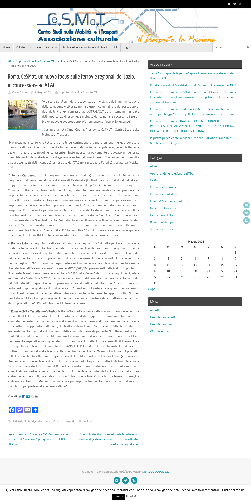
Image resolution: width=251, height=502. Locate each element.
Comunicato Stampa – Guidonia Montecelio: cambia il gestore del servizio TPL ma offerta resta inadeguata (108, 439)
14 (208, 265)
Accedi (154, 310)
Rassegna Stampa (162, 222)
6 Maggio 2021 (43, 92)
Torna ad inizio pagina (156, 471)
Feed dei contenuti (162, 317)
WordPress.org (160, 331)
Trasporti (69, 421)
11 (168, 265)
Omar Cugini (20, 92)
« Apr (151, 289)
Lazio (48, 421)
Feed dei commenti (162, 324)
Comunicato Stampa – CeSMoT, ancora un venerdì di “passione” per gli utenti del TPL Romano (38, 439)
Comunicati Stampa (163, 187)
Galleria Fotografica (163, 208)
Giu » (160, 289)
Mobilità (58, 421)
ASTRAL (17, 421)
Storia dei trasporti (162, 229)
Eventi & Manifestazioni (166, 201)
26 (181, 277)
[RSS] (240, 3)
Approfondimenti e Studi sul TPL (36, 61)
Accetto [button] (118, 496)
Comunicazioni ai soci (164, 194)
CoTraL (39, 421)
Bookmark (88, 421)
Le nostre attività (161, 215)
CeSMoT (155, 180)
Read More (133, 496)
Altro (153, 166)
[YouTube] (229, 3)
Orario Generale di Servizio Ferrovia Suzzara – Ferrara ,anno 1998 (193, 85)
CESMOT (29, 421)
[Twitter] (234, 3)
